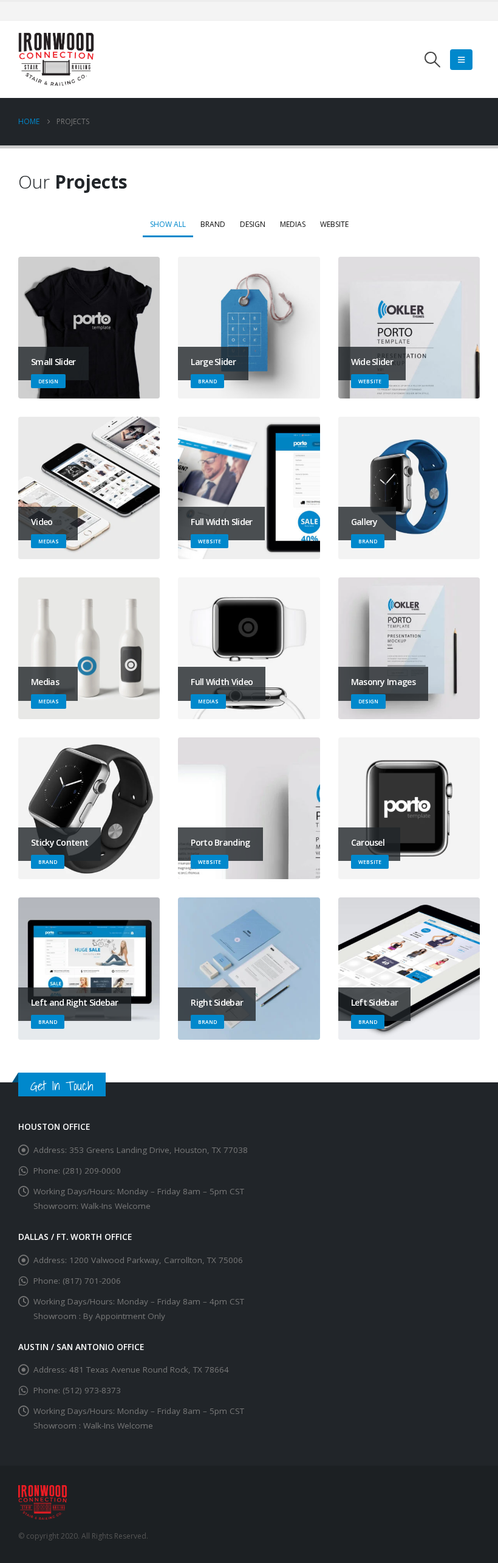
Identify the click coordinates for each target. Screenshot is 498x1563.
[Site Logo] (56, 59)
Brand (212, 224)
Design (252, 224)
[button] (432, 60)
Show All (168, 224)
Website (334, 224)
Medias (292, 224)
